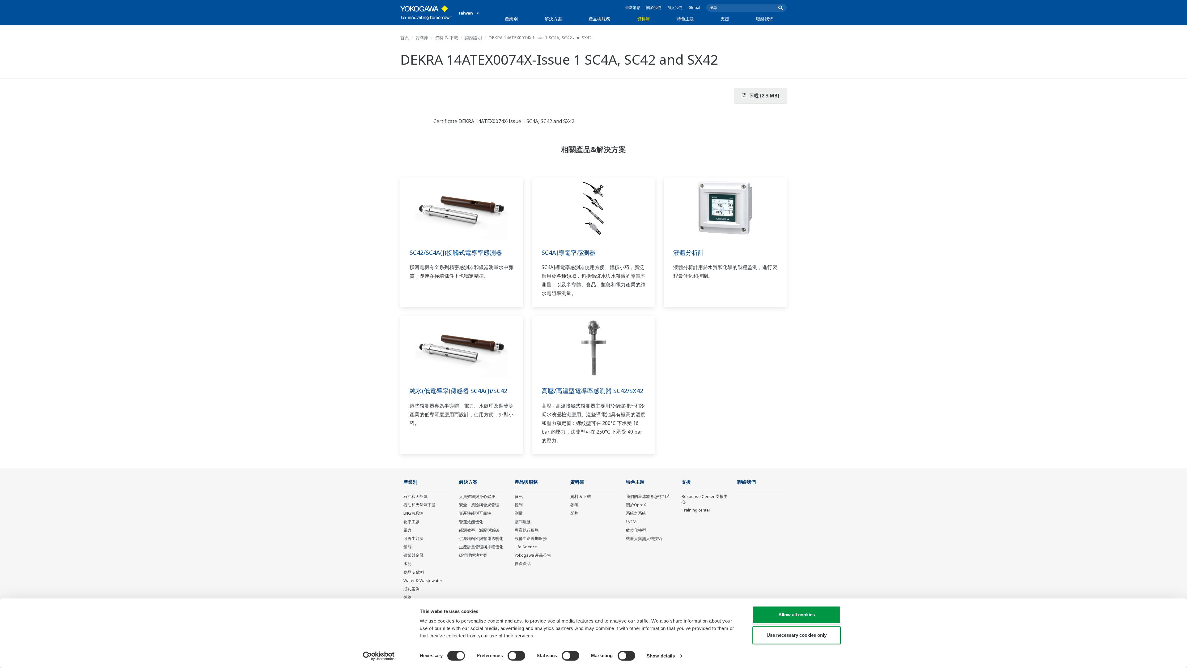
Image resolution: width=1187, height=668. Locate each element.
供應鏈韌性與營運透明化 (481, 538)
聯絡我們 (764, 19)
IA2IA (631, 522)
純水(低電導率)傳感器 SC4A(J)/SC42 (458, 391)
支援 (725, 19)
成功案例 (411, 589)
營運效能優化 (471, 522)
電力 (407, 530)
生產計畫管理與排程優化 (481, 547)
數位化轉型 (636, 530)
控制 (519, 504)
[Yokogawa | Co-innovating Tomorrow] (426, 12)
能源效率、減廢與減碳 (479, 530)
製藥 (407, 597)
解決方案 (553, 19)
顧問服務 (523, 522)
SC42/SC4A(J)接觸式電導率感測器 (456, 252)
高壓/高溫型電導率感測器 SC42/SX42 (592, 391)
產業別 (511, 19)
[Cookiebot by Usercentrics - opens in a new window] (379, 656)
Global (694, 7)
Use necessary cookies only (797, 635)
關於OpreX (636, 504)
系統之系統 (636, 513)
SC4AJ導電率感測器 (568, 252)
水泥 (407, 563)
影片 (574, 513)
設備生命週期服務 (531, 538)
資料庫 (643, 19)
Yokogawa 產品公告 (533, 555)
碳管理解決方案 (473, 555)
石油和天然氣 (415, 496)
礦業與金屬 (413, 555)
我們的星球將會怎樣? (645, 496)
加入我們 (674, 7)
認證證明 (473, 38)
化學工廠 (411, 522)
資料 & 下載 (446, 38)
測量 (519, 513)
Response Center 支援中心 (705, 499)
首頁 (404, 38)
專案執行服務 (527, 530)
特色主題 (685, 19)
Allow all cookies (796, 614)
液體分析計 (688, 252)
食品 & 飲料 (413, 572)
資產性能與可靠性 (475, 513)
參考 (574, 504)
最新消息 (632, 7)
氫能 (407, 547)
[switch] (516, 656)
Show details (661, 655)
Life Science (526, 547)
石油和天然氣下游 (419, 504)
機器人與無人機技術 (644, 538)
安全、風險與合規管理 (479, 504)
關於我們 (653, 7)
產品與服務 (599, 19)
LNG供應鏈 (413, 513)
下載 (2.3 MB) (763, 95)
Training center (696, 510)
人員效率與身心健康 (477, 496)
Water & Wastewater (422, 580)
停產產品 (523, 563)
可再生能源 (413, 538)
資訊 (519, 496)
